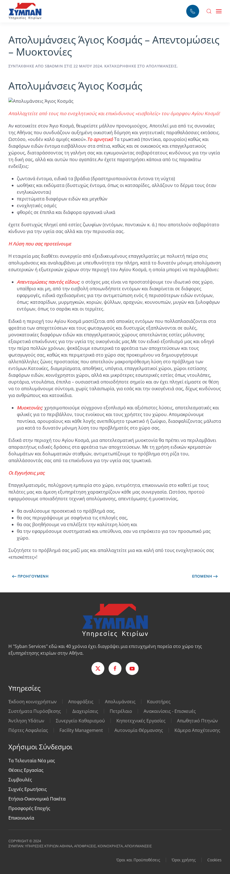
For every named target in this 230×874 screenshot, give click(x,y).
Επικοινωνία (21, 818)
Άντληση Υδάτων (26, 721)
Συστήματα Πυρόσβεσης (34, 711)
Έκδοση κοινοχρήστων (32, 702)
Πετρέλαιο (121, 711)
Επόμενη (202, 576)
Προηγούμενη (33, 576)
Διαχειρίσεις (85, 711)
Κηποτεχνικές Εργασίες (140, 721)
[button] (209, 11)
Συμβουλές (20, 780)
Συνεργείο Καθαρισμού (80, 721)
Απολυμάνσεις (161, 66)
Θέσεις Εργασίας (25, 770)
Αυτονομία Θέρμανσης (138, 730)
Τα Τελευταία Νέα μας (31, 760)
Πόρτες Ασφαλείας (28, 730)
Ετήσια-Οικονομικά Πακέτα (37, 799)
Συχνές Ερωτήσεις (27, 789)
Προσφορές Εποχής (29, 808)
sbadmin (54, 66)
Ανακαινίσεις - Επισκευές (170, 711)
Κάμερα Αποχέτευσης (197, 730)
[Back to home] (25, 11)
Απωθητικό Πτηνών (197, 721)
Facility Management (81, 730)
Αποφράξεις (80, 702)
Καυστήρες (159, 702)
